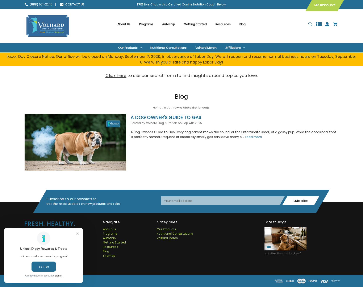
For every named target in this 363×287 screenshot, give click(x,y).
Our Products (166, 229)
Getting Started (114, 242)
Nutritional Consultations (175, 233)
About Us (109, 229)
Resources (110, 247)
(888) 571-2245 (41, 4)
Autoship (109, 238)
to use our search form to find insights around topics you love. (181, 75)
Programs (110, 233)
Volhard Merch (167, 238)
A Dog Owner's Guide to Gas (166, 117)
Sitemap (109, 256)
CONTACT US (74, 4)
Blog (106, 251)
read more (253, 137)
